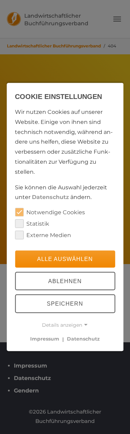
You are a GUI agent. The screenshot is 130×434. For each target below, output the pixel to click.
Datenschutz (50, 197)
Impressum (44, 339)
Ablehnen (65, 281)
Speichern (65, 304)
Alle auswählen (65, 259)
